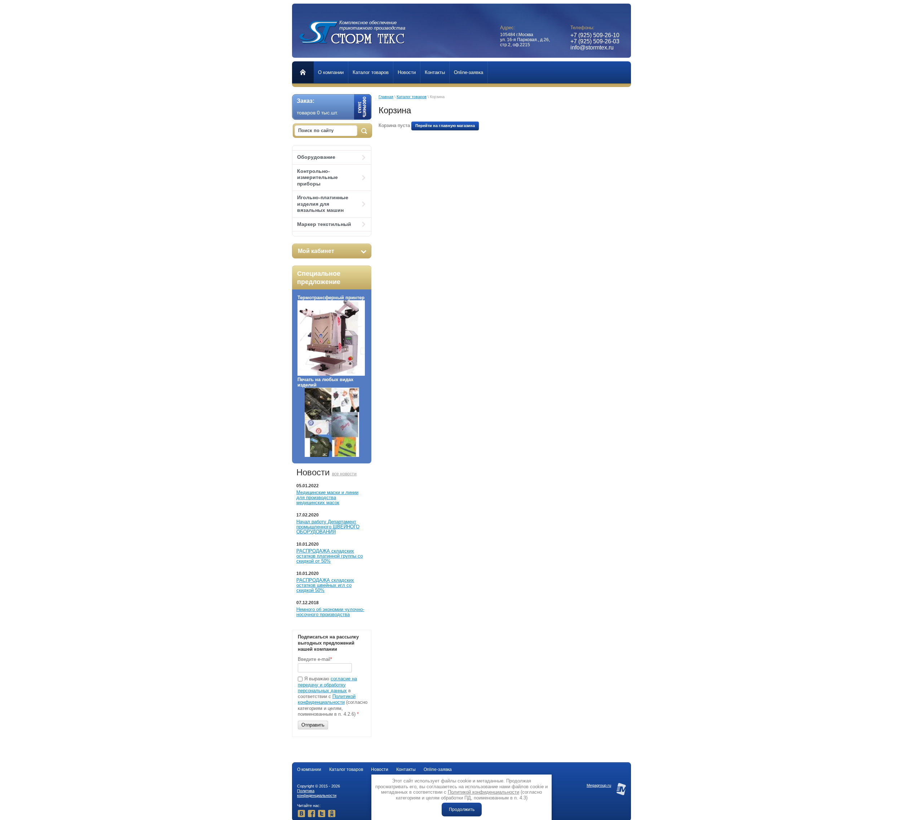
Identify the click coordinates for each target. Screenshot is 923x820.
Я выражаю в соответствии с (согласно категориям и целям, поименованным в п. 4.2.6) (332, 696)
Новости (379, 769)
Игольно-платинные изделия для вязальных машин (322, 204)
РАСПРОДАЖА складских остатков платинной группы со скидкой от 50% (329, 556)
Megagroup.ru (599, 785)
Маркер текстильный (324, 224)
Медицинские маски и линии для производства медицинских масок (327, 497)
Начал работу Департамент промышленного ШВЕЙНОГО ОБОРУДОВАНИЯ (327, 527)
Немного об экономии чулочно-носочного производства (330, 612)
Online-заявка (438, 769)
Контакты (406, 769)
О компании (309, 769)
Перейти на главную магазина (445, 125)
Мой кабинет (316, 251)
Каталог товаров (412, 97)
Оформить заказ (362, 106)
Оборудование (316, 157)
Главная (386, 97)
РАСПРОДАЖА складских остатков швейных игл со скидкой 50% (325, 585)
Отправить (312, 725)
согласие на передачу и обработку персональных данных (327, 684)
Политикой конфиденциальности (326, 699)
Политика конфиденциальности (316, 793)
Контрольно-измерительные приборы (317, 177)
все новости (344, 473)
